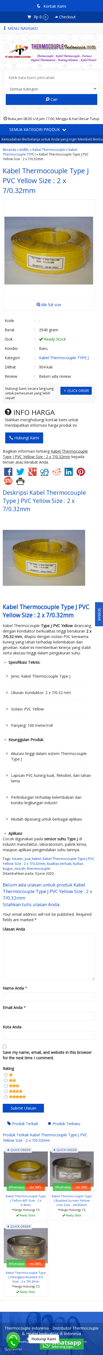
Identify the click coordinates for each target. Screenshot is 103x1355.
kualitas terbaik (59, 863)
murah (20, 868)
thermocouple (38, 868)
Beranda (9, 149)
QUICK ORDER (77, 390)
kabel (36, 858)
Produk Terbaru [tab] (65, 1123)
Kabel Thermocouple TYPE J (64, 357)
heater (17, 858)
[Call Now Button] (13, 1343)
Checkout (67, 16)
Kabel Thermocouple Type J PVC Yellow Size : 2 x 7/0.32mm (46, 180)
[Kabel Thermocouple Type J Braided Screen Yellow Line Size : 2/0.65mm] (72, 1169)
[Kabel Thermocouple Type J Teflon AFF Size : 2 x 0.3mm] (26, 1169)
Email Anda (13, 1007)
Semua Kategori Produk (35, 129)
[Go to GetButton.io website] (13, 1349)
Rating (8, 1068)
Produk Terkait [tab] (24, 1123)
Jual (27, 858)
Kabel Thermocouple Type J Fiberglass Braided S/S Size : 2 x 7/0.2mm (26, 1277)
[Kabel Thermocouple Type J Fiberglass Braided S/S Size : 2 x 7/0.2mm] (26, 1245)
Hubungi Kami (26, 437)
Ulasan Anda (14, 929)
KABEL (24, 149)
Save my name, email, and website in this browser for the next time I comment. (47, 1055)
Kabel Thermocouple (48, 149)
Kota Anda (12, 1026)
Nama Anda (13, 988)
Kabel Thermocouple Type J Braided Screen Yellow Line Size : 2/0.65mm (72, 1200)
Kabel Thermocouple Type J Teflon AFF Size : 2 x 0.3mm (26, 1200)
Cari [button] (53, 99)
